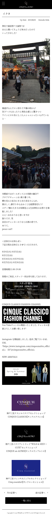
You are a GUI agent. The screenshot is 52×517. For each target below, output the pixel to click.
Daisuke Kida (43, 20)
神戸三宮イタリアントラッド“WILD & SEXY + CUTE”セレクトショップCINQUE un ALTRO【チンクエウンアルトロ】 (26, 447)
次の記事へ (12, 492)
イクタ (6, 13)
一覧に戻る (26, 500)
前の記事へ (40, 492)
